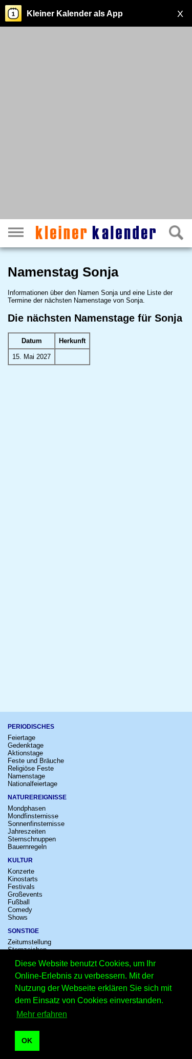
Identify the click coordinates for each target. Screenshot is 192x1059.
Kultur (20, 860)
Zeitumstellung (29, 942)
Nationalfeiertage (32, 784)
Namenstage (26, 776)
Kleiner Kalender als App (75, 13)
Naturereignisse (37, 797)
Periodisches (31, 726)
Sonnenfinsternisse (36, 824)
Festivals (21, 887)
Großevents (25, 894)
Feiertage (21, 738)
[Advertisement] (96, 124)
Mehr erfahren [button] (41, 1014)
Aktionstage (25, 753)
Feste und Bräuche (36, 761)
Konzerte (21, 871)
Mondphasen (27, 808)
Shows (18, 917)
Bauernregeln (27, 847)
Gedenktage (26, 745)
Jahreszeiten (27, 831)
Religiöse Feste (31, 768)
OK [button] (27, 1040)
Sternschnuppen (32, 839)
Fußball (19, 902)
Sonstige (23, 931)
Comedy (20, 910)
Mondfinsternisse (33, 816)
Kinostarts (23, 879)
